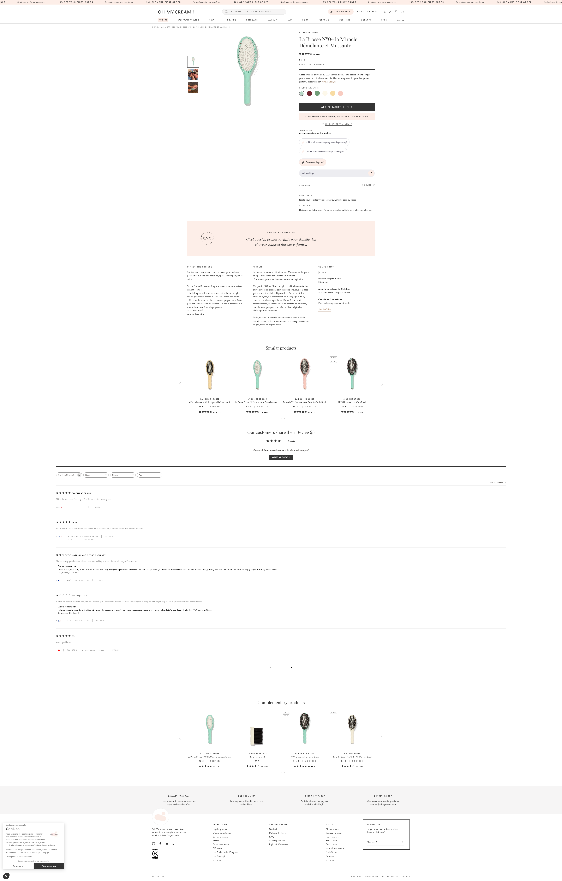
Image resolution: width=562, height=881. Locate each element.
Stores (216, 840)
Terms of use (371, 876)
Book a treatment (367, 11)
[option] (193, 62)
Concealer (330, 856)
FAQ (271, 836)
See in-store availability (338, 124)
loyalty (310, 64)
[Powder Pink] (340, 93)
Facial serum (331, 840)
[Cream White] (325, 93)
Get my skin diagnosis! (315, 162)
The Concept (219, 856)
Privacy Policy (390, 876)
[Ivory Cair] (332, 93)
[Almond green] (317, 93)
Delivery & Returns (278, 832)
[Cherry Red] (309, 93)
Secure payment (277, 840)
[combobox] (96, 475)
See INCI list (324, 309)
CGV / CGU (356, 876)
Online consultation (222, 832)
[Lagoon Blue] (301, 93)
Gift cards (217, 848)
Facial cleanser (332, 836)
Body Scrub (331, 852)
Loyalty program (220, 829)
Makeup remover (334, 832)
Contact (273, 829)
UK (163, 876)
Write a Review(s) (281, 457)
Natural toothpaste (335, 848)
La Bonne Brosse (309, 32)
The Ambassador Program (225, 852)
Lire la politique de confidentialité (19, 857)
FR (153, 876)
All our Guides (332, 829)
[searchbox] (66, 475)
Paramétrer (18, 866)
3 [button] (284, 418)
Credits (406, 876)
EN (158, 876)
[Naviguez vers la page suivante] (291, 667)
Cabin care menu (221, 844)
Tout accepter (49, 866)
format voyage (329, 82)
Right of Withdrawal (278, 844)
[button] (6, 876)
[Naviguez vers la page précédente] (271, 667)
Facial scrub (331, 844)
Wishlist (366, 185)
